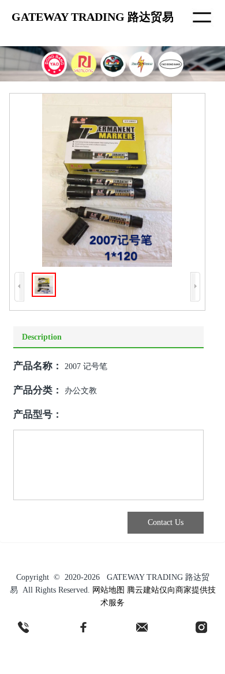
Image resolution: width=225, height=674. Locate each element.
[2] (83, 627)
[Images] (107, 180)
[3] (142, 627)
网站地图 (108, 590)
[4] (201, 627)
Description (42, 337)
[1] (24, 627)
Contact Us (165, 522)
